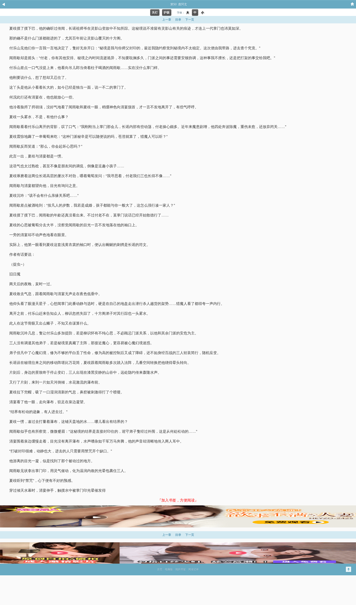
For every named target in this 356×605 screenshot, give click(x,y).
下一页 (189, 19)
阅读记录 (193, 569)
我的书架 (180, 569)
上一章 (166, 19)
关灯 (155, 12)
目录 (178, 19)
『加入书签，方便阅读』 (178, 500)
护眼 (167, 12)
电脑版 (169, 569)
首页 (159, 569)
